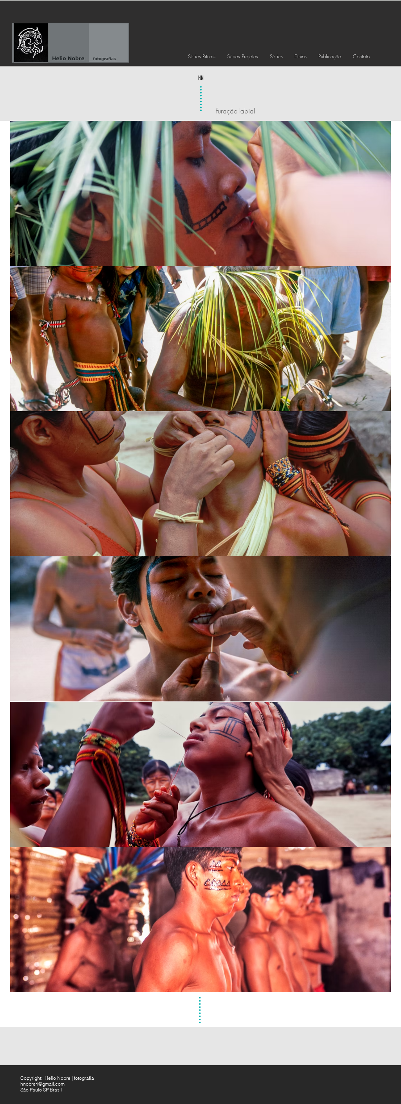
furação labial (235, 110)
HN (201, 77)
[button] (201, 56)
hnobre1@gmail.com (42, 1084)
